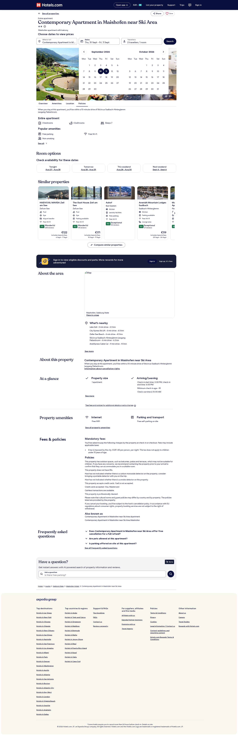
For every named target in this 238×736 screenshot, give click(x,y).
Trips (182, 5)
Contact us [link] (97, 622)
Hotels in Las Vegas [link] (44, 613)
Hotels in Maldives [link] (72, 626)
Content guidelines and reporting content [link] (159, 632)
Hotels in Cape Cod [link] (72, 661)
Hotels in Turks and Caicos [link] (75, 617)
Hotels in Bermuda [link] (72, 631)
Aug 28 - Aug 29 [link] (88, 169)
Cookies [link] (153, 622)
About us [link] (182, 613)
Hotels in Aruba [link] (71, 613)
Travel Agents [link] (127, 629)
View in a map (92, 315)
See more (89, 351)
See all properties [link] (50, 13)
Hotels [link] (40, 586)
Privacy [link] (153, 617)
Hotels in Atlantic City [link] (45, 688)
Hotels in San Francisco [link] (45, 644)
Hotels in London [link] (43, 697)
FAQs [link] (95, 617)
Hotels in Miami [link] (42, 653)
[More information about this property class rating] (44, 26)
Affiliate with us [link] (128, 615)
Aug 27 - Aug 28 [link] (53, 169)
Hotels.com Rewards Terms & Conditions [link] (162, 638)
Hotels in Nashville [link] (43, 639)
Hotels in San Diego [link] (44, 635)
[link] (169, 13)
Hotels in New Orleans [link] (45, 631)
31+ (170, 96)
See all (41, 143)
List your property (154, 5)
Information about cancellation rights (102, 368)
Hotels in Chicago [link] (43, 622)
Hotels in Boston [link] (43, 683)
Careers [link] (182, 617)
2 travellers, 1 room (136, 42)
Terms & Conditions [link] (158, 613)
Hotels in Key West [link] (44, 692)
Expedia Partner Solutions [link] (132, 620)
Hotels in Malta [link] (71, 635)
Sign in (198, 5)
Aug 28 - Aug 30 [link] (124, 169)
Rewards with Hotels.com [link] (189, 626)
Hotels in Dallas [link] (42, 714)
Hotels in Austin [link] (42, 670)
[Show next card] (174, 213)
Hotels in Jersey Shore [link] (74, 639)
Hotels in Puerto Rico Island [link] (76, 648)
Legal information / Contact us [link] (162, 626)
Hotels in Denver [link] (43, 661)
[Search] (170, 574)
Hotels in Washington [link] (45, 666)
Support (171, 5)
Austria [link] (47, 586)
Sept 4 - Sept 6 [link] (160, 169)
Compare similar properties (108, 245)
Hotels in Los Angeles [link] (45, 648)
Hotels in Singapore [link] (73, 622)
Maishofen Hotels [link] (72, 586)
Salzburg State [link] (58, 586)
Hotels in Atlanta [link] (43, 675)
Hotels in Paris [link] (42, 657)
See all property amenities (97, 427)
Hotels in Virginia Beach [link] (45, 701)
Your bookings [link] (99, 613)
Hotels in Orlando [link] (43, 626)
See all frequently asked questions (101, 548)
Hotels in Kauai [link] (71, 653)
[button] (89, 65)
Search (170, 41)
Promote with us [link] (128, 624)
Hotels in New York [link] (43, 617)
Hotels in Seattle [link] (43, 705)
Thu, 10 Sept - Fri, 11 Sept (97, 42)
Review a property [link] (100, 626)
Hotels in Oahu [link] (71, 657)
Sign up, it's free (165, 261)
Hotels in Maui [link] (70, 644)
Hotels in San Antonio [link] (45, 679)
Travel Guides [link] (184, 622)
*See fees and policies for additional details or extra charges (109, 405)
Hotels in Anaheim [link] (43, 710)
